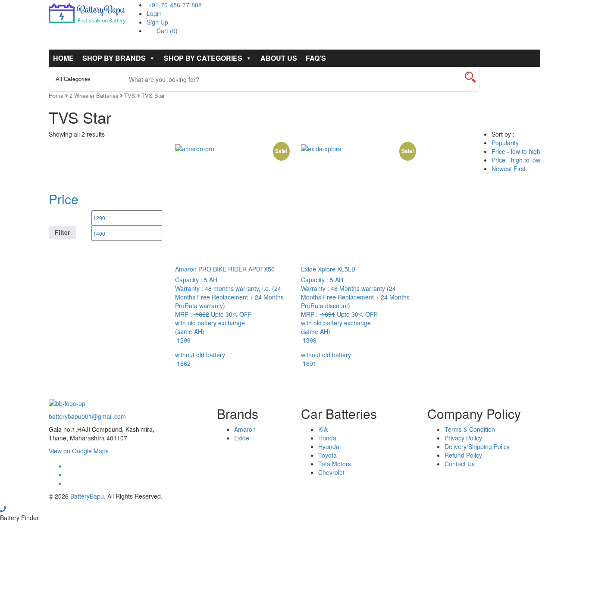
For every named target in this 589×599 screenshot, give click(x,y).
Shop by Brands (114, 58)
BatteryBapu (87, 496)
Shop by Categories (203, 58)
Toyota (327, 455)
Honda (327, 438)
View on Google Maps (79, 450)
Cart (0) (166, 30)
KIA (323, 429)
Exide (241, 438)
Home (63, 58)
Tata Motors (334, 463)
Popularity (505, 142)
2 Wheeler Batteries (93, 95)
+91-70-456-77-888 (174, 4)
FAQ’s (316, 58)
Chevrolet (331, 472)
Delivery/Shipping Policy (477, 446)
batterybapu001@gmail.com (87, 416)
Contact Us (460, 463)
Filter (62, 232)
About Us (278, 58)
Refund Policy (463, 455)
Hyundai (329, 446)
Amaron (245, 429)
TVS (129, 95)
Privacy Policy (463, 438)
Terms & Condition (470, 429)
